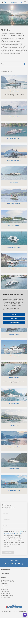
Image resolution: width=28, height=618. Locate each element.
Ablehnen (14, 314)
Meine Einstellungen (14, 322)
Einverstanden (14, 318)
